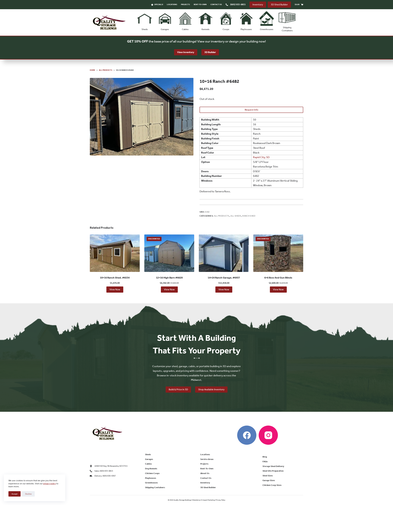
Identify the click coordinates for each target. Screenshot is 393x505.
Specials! (158, 4)
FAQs (265, 461)
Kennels (205, 29)
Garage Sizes (269, 480)
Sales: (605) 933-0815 (103, 471)
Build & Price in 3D (178, 389)
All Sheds (235, 216)
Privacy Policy (220, 500)
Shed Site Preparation (273, 471)
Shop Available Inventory (211, 389)
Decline (28, 494)
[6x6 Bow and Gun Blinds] (278, 253)
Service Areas (207, 459)
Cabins (185, 29)
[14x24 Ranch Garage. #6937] (224, 253)
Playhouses (246, 29)
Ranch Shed (248, 216)
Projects (185, 4)
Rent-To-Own (200, 4)
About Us (204, 473)
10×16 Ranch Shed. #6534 (115, 277)
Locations (172, 4)
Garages (165, 29)
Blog (265, 456)
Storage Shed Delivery (273, 466)
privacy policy (49, 483)
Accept (15, 494)
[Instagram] (268, 435)
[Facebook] (246, 435)
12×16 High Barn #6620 (169, 277)
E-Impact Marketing (208, 500)
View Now (114, 289)
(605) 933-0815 (238, 4)
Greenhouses (266, 29)
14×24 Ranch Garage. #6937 (224, 277)
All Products (221, 216)
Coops (226, 29)
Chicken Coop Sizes (272, 485)
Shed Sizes (268, 475)
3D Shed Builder (279, 4)
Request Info (251, 109)
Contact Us (216, 4)
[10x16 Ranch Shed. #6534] (115, 253)
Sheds (145, 29)
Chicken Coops (152, 473)
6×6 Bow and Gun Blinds (278, 277)
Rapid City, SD (261, 157)
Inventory (258, 4)
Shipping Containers (287, 29)
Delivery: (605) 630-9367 (105, 476)
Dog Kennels (151, 468)
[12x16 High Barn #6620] (169, 253)
